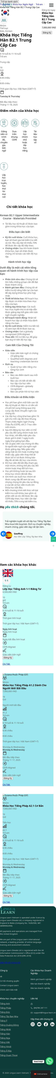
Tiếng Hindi (5, 1046)
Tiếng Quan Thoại (8, 1055)
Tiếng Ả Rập (6, 1051)
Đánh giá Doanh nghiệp (41, 979)
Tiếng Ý (3, 1020)
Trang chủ (5, 4)
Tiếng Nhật (5, 1029)
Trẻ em (39, 4)
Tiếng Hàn (5, 1033)
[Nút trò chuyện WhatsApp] (49, 1061)
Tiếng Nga (5, 1038)
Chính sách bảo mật (8, 990)
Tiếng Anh (5, 1003)
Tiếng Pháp (5, 1008)
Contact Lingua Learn (9, 985)
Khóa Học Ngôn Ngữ (23, 4)
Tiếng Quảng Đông (9, 1025)
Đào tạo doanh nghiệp (40, 983)
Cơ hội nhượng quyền (9, 981)
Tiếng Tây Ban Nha (9, 1016)
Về (1, 976)
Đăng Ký (47, 32)
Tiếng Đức (5, 1012)
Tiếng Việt (5, 1042)
